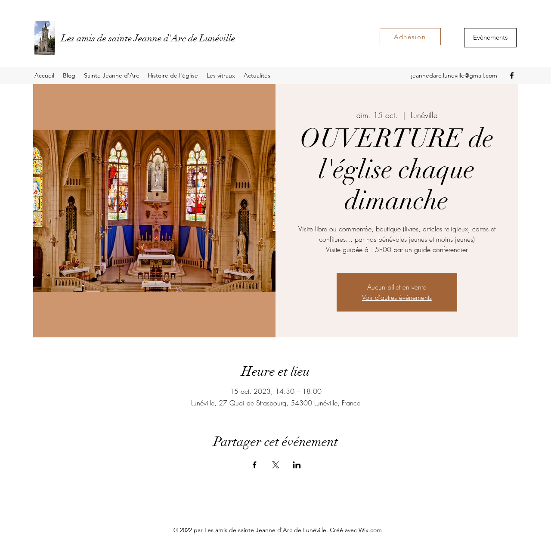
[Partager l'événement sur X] (276, 464)
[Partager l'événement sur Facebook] (255, 464)
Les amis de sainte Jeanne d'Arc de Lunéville (148, 38)
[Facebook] (512, 75)
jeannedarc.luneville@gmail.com (454, 75)
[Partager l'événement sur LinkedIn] (297, 464)
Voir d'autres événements (397, 297)
